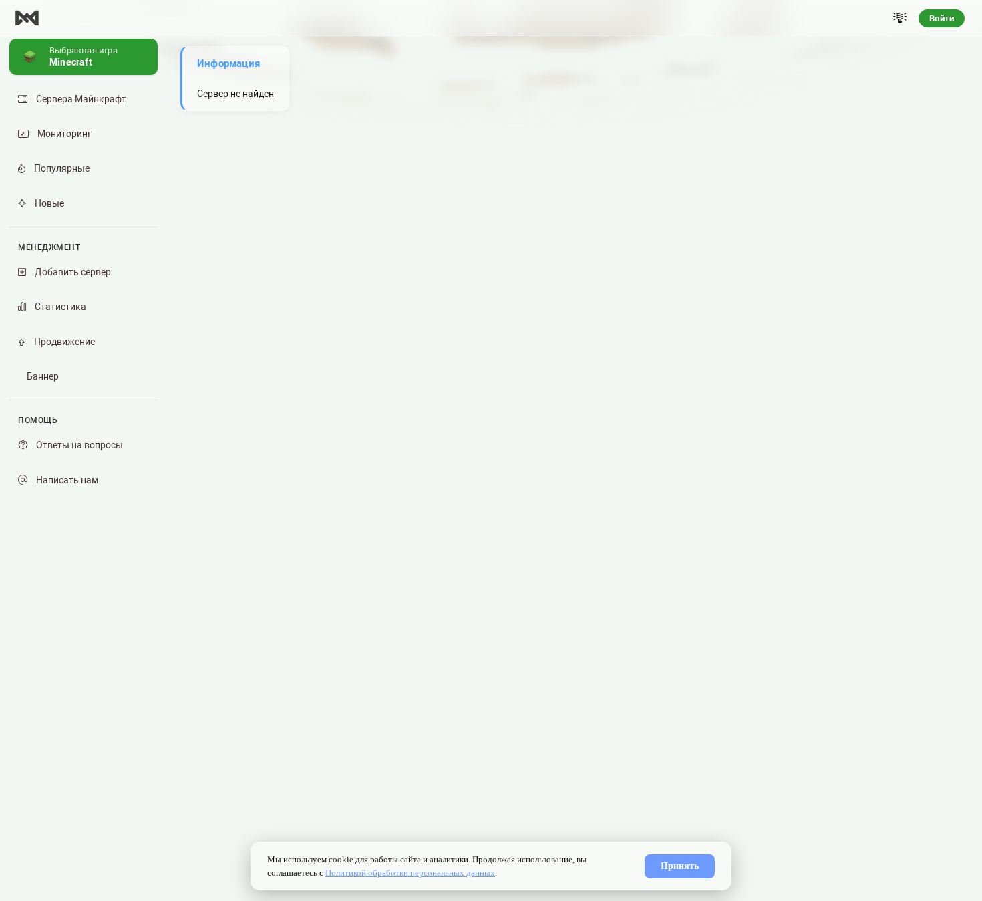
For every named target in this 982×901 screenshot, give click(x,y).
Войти (941, 18)
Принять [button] (680, 866)
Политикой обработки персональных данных (410, 873)
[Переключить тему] (900, 18)
